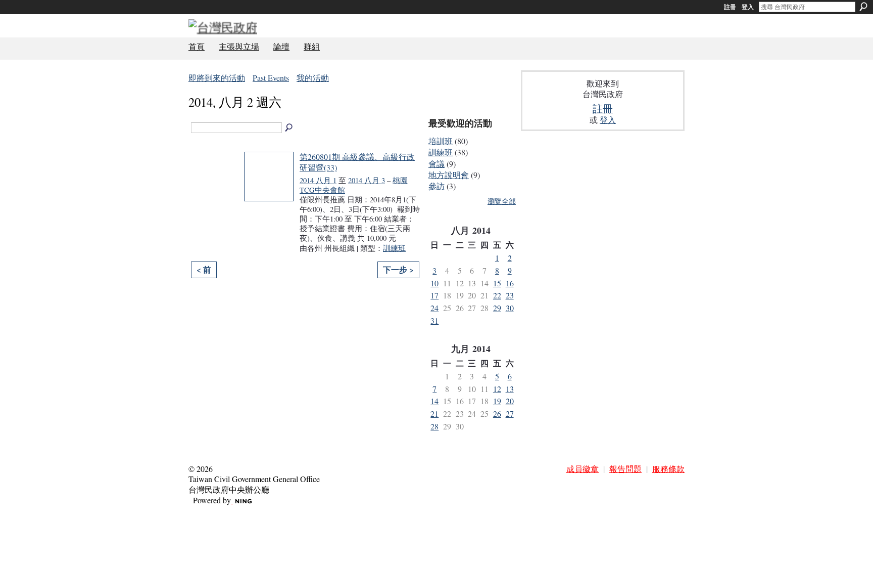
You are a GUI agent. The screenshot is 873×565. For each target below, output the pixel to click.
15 (497, 283)
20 (510, 401)
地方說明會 (448, 174)
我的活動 (313, 77)
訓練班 (394, 248)
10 (434, 283)
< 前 (204, 269)
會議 (436, 163)
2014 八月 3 (366, 180)
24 (434, 307)
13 (510, 388)
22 (497, 295)
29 (497, 307)
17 (434, 295)
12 (497, 388)
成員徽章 (582, 468)
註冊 (730, 7)
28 (434, 426)
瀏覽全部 (502, 201)
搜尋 (863, 6)
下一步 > (398, 269)
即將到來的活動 (216, 77)
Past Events (271, 77)
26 (497, 413)
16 (510, 283)
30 (510, 307)
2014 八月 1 (318, 180)
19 (497, 401)
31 (434, 320)
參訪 (436, 186)
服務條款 (668, 468)
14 (434, 401)
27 (510, 413)
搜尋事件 (289, 128)
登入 (748, 7)
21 (434, 413)
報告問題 (625, 468)
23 (510, 295)
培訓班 (440, 141)
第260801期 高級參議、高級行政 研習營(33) (357, 161)
